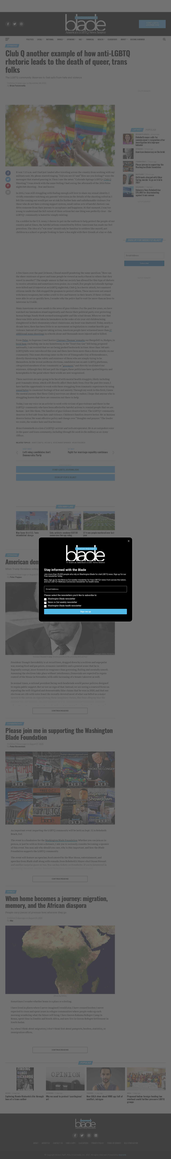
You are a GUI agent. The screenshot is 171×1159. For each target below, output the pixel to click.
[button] (85, 600)
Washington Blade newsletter (61, 599)
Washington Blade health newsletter (64, 606)
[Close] (128, 541)
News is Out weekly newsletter (62, 602)
